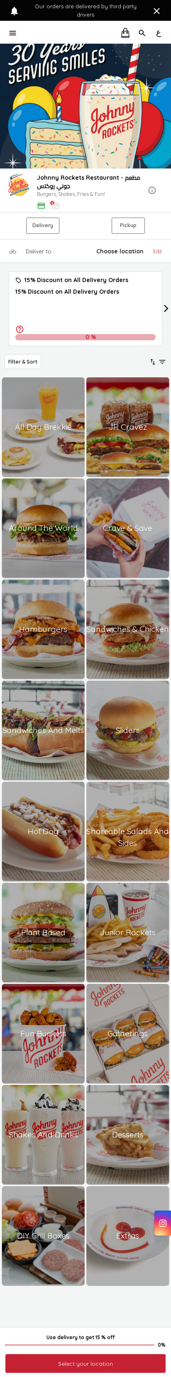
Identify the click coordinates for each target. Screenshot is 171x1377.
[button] (85, 191)
